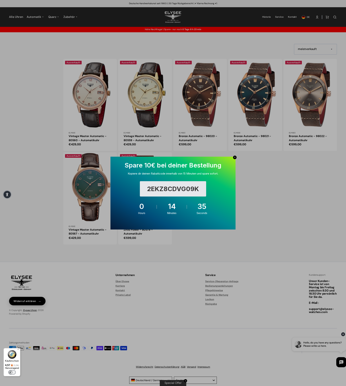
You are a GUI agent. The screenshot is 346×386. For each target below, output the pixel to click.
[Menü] (18, 350)
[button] (7, 194)
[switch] (12, 372)
